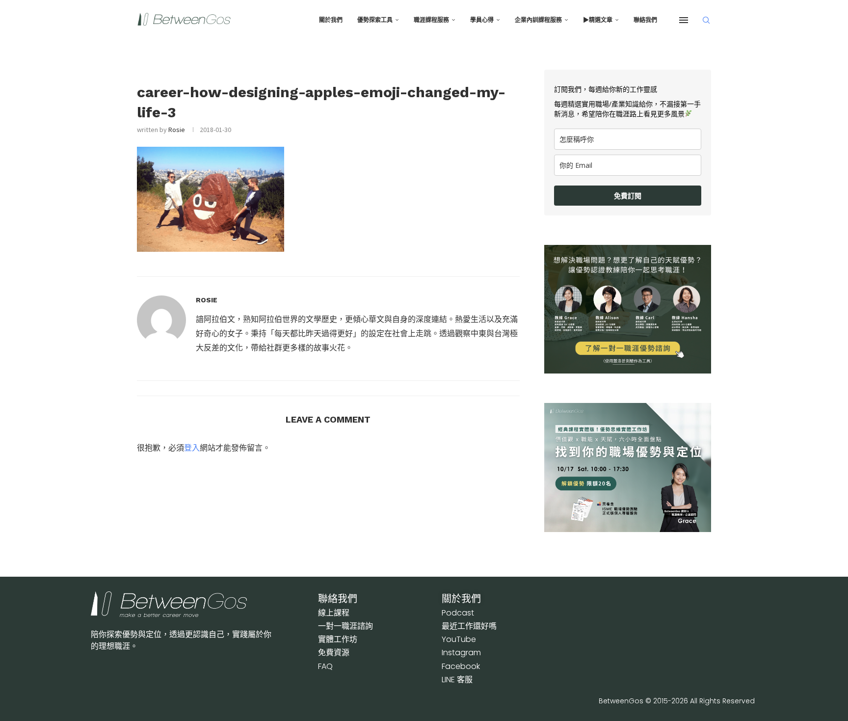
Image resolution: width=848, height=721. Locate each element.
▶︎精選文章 (597, 20)
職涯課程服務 (431, 20)
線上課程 (333, 612)
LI (457, 679)
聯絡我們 (645, 20)
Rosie (176, 129)
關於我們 (331, 20)
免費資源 (333, 652)
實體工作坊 (337, 639)
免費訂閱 (627, 195)
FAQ (325, 666)
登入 (192, 448)
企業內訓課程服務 (538, 20)
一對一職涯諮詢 (345, 626)
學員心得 (482, 20)
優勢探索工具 (375, 20)
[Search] (706, 20)
